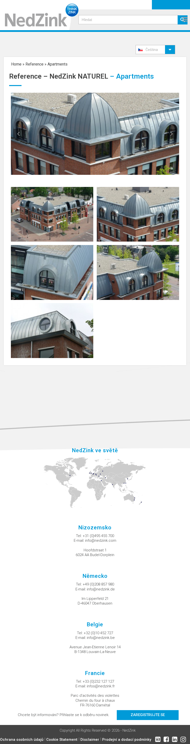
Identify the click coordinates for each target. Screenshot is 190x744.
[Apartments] (52, 214)
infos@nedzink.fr (101, 686)
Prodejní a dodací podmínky (126, 740)
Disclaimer (89, 740)
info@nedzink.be (101, 637)
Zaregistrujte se (148, 715)
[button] (155, 49)
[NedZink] (39, 15)
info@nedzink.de (101, 589)
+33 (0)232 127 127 (98, 681)
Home (16, 64)
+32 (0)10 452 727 (98, 633)
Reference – (29, 76)
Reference (34, 64)
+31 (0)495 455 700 (98, 536)
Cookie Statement (61, 740)
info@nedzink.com (100, 540)
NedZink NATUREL (78, 76)
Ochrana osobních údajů (21, 740)
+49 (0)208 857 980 (98, 584)
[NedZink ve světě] (95, 482)
